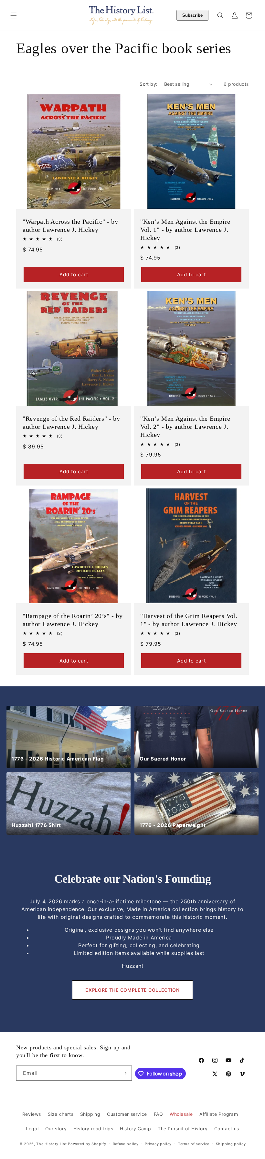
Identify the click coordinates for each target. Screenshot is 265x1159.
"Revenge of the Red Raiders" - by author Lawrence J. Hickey (71, 422)
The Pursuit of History (182, 1128)
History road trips (93, 1128)
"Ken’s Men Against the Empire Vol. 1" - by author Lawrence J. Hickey (185, 229)
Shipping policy (231, 1144)
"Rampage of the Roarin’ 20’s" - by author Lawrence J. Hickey (72, 619)
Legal (32, 1128)
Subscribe (192, 15)
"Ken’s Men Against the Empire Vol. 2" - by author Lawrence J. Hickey (185, 426)
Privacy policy (158, 1144)
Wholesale (181, 1114)
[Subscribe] (124, 1073)
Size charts (61, 1114)
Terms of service (193, 1144)
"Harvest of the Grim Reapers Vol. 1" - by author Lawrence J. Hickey (189, 619)
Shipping (90, 1114)
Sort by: (148, 84)
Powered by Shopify (87, 1144)
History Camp (135, 1128)
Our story (56, 1128)
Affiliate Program (218, 1114)
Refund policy (126, 1144)
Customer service (127, 1114)
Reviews (31, 1114)
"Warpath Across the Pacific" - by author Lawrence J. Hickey (70, 225)
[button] (13, 15)
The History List (51, 1144)
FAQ (158, 1114)
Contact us (226, 1128)
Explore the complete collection (132, 990)
